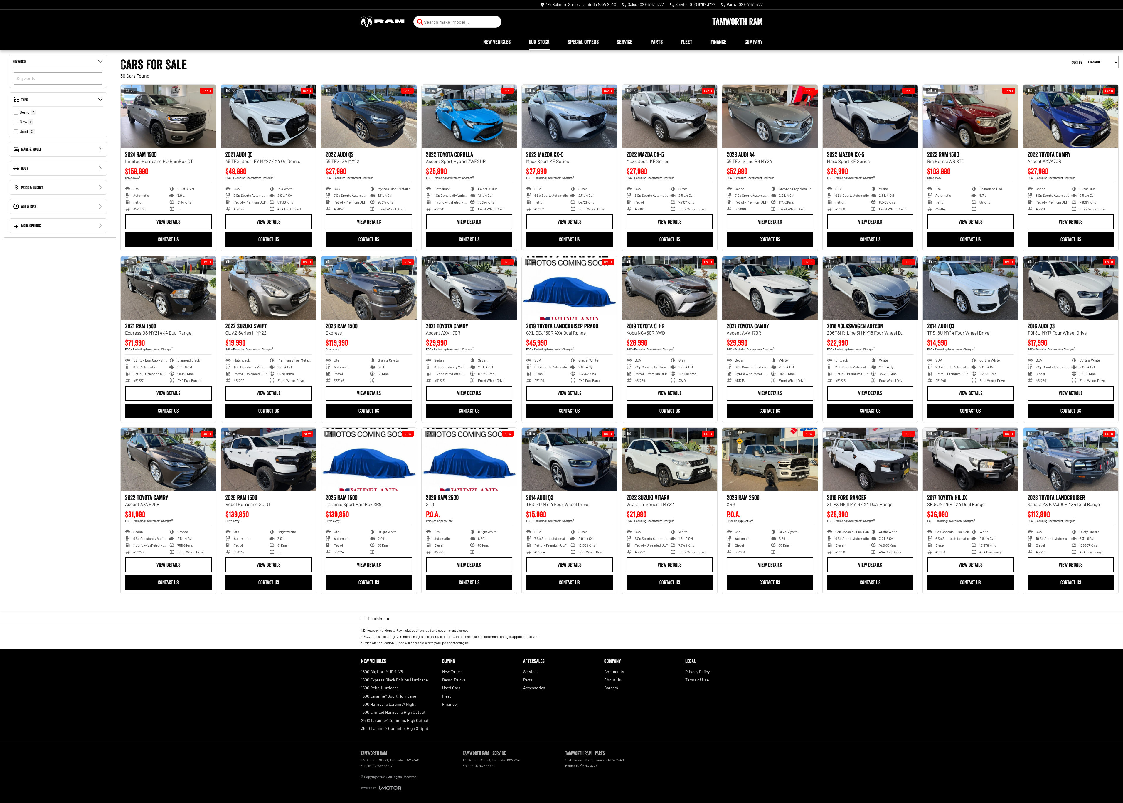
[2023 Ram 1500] (970, 116)
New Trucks (452, 671)
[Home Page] (383, 22)
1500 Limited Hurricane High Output (393, 712)
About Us (612, 679)
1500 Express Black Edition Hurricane (394, 679)
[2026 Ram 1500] (369, 288)
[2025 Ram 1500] (268, 459)
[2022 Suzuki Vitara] (670, 459)
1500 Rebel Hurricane (380, 687)
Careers (611, 687)
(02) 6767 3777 (382, 765)
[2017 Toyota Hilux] (970, 459)
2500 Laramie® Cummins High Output (395, 720)
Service (624, 42)
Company (753, 42)
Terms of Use (697, 679)
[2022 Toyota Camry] (1071, 116)
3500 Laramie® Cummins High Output (394, 728)
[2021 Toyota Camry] (469, 288)
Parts (657, 42)
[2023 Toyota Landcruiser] (1071, 459)
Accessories (534, 687)
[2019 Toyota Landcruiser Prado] (569, 288)
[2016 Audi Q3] (1071, 288)
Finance (718, 42)
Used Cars (451, 687)
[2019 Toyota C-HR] (670, 288)
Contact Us (168, 239)
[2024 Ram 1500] (168, 116)
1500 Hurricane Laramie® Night (388, 704)
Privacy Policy (697, 671)
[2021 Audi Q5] (268, 116)
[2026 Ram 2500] (469, 459)
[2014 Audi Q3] (970, 288)
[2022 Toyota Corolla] (469, 116)
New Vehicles (497, 42)
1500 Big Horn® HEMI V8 (382, 671)
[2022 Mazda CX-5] (569, 116)
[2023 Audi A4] (770, 116)
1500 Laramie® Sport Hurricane (388, 695)
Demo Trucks (454, 679)
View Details (168, 222)
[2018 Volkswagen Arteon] (870, 288)
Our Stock (539, 42)
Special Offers (583, 42)
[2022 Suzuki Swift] (268, 288)
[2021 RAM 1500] (168, 288)
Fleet (686, 42)
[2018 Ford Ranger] (870, 459)
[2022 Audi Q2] (369, 116)
